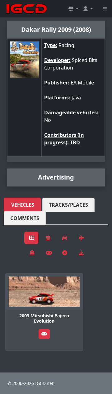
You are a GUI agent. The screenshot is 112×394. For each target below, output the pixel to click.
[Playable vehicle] (44, 334)
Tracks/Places (68, 204)
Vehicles (22, 204)
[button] (73, 8)
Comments (24, 218)
